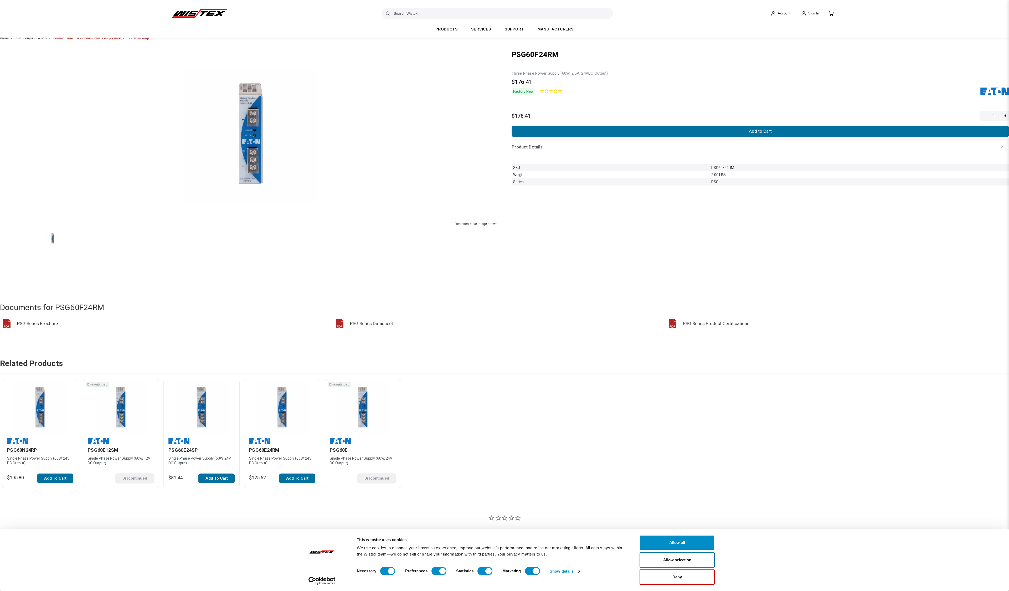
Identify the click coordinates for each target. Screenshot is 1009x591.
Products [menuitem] (446, 29)
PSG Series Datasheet (371, 323)
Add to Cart (760, 131)
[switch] (438, 571)
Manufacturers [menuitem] (556, 29)
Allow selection (677, 560)
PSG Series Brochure (37, 323)
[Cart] (831, 13)
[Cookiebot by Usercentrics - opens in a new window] (322, 581)
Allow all (677, 542)
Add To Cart (55, 478)
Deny (677, 577)
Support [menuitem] (514, 29)
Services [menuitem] (481, 29)
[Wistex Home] (199, 13)
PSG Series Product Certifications (716, 323)
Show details (562, 571)
